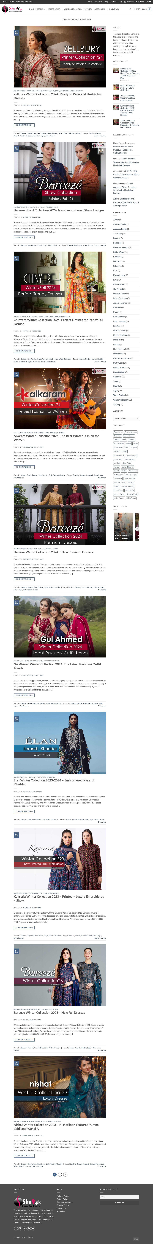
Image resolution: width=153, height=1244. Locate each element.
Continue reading (24, 125)
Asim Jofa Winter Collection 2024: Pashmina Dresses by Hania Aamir (129, 124)
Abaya (116, 220)
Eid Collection (119, 444)
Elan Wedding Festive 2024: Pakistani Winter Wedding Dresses (126, 174)
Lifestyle (116, 326)
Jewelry (116, 451)
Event (115, 280)
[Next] (65, 1175)
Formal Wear (25, 91)
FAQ (120, 2)
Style (57, 91)
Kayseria (23, 893)
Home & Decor (54, 9)
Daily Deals (114, 9)
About (90, 2)
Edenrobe (117, 266)
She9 (40, 105)
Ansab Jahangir (120, 229)
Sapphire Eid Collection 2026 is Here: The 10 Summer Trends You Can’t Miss (129, 73)
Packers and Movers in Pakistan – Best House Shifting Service (123, 150)
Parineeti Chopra (130, 475)
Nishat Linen (23, 1166)
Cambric (91, 133)
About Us (61, 1211)
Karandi (16, 136)
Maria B (116, 340)
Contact (113, 2)
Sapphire (117, 377)
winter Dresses (50, 136)
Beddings (117, 243)
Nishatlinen (35, 1121)
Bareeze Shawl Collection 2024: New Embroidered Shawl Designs (59, 210)
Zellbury (79, 91)
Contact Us (61, 1208)
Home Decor (118, 447)
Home (31, 9)
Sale (123, 482)
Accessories (100, 9)
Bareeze (17, 207)
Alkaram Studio (20, 432)
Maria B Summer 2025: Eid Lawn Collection (127, 88)
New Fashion (37, 91)
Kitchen (88, 9)
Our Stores (98, 2)
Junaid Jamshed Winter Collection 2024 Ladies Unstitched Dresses (126, 161)
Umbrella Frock (132, 494)
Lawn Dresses (119, 321)
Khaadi (116, 312)
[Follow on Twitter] (141, 2)
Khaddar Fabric (25, 136)
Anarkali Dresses (131, 432)
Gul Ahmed (24, 661)
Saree (115, 381)
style (42, 136)
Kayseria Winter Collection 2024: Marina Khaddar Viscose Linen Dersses (127, 110)
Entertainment (119, 275)
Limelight (117, 463)
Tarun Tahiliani (119, 395)
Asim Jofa (117, 234)
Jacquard (89, 475)
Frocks (87, 359)
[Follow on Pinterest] (147, 2)
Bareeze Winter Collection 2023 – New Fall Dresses (49, 1012)
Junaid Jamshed (120, 303)
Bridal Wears (118, 252)
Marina (124, 471)
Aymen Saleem (128, 436)
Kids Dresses (119, 317)
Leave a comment (100, 136)
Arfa (115, 199)
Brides (116, 440)
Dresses (40, 9)
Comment (102, 478)
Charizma (117, 257)
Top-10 (122, 494)
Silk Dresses (118, 490)
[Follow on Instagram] (138, 2)
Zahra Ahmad (131, 498)
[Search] (130, 9)
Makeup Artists (119, 331)
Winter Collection (67, 91)
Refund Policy (63, 1196)
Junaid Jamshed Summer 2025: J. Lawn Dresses (127, 98)
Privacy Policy (63, 1205)
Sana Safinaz (119, 372)
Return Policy (62, 1199)
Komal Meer (118, 459)
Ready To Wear (129, 479)
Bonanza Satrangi (121, 247)
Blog (106, 2)
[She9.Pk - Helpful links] (14, 9)
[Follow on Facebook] (136, 2)
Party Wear (23, 361)
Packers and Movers (122, 358)
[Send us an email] (143, 2)
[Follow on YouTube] (150, 2)
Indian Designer (120, 298)
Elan (22, 777)
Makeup (117, 467)
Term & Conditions (64, 1202)
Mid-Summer (133, 471)
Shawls (34, 207)
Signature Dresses (34, 361)
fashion (128, 444)
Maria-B (116, 471)
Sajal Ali (117, 482)
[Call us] (145, 2)
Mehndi (116, 344)
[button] (129, 2)
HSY (126, 447)
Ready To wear (48, 91)
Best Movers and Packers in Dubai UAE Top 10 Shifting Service (126, 202)
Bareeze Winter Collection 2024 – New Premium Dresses (53, 552)
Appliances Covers (72, 9)
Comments (101, 1166)
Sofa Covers (129, 490)
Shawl (76, 245)
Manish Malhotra (120, 335)
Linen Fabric (35, 136)
